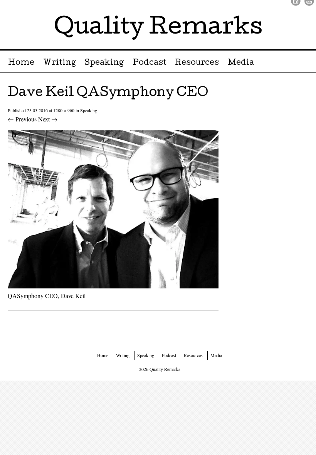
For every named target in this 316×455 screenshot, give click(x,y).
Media (241, 63)
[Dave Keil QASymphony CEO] (113, 286)
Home (21, 63)
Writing (59, 63)
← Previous (22, 119)
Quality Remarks (158, 28)
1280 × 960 (63, 110)
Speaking (104, 63)
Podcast (149, 63)
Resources (197, 63)
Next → (47, 119)
